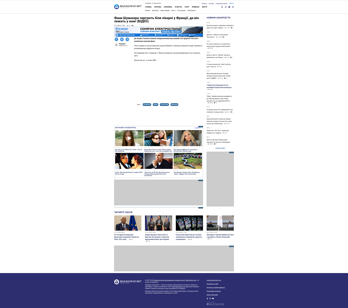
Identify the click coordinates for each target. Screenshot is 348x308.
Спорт (187, 7)
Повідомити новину (221, 3)
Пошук (233, 7)
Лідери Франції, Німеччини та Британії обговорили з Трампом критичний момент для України (157, 237)
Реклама (211, 3)
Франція (174, 104)
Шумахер (147, 104)
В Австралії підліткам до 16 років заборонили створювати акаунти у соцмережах (189, 237)
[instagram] (226, 7)
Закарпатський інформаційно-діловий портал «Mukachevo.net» (175, 280)
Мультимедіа (165, 10)
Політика (157, 7)
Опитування (191, 10)
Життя (204, 7)
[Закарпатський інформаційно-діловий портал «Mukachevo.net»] (127, 7)
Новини (147, 10)
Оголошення (181, 10)
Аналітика (155, 10)
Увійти (231, 3)
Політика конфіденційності (216, 287)
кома (155, 104)
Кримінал (195, 7)
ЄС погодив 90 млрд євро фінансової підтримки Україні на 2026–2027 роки (126, 237)
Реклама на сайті (212, 284)
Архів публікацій (212, 295)
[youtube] (229, 7)
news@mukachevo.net (214, 280)
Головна (148, 7)
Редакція (204, 3)
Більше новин (220, 148)
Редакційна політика (214, 291)
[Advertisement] (158, 192)
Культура (178, 7)
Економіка (168, 7)
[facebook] (222, 7)
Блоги (173, 10)
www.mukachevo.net (178, 286)
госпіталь (164, 104)
